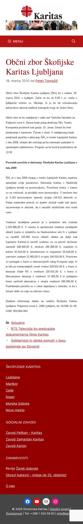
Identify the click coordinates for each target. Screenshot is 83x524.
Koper (10, 397)
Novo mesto (15, 410)
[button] (73, 41)
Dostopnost (14, 513)
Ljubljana (13, 377)
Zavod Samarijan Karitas (25, 439)
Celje (10, 390)
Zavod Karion (16, 446)
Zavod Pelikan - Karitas (24, 433)
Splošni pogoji (59, 509)
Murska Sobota (17, 403)
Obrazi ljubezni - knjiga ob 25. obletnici (36, 475)
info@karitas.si (67, 513)
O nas (10, 486)
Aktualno (18, 323)
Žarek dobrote (27, 468)
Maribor (12, 384)
